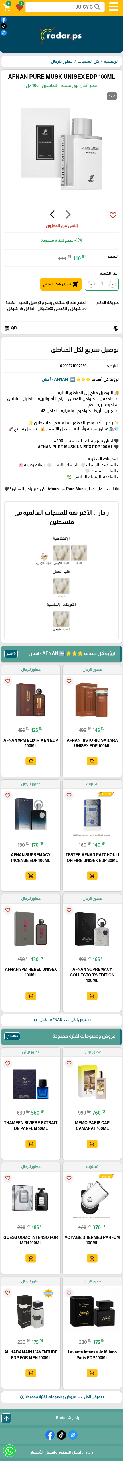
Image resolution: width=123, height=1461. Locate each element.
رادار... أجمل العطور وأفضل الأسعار (61, 1452)
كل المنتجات (88, 61)
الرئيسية (111, 61)
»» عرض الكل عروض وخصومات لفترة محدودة (61, 1397)
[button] (19, 7)
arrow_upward (6, 1418)
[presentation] (68, 215)
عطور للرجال (62, 61)
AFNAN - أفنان (55, 379)
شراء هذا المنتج (61, 284)
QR (10, 328)
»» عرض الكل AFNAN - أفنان (61, 1020)
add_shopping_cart (92, 761)
